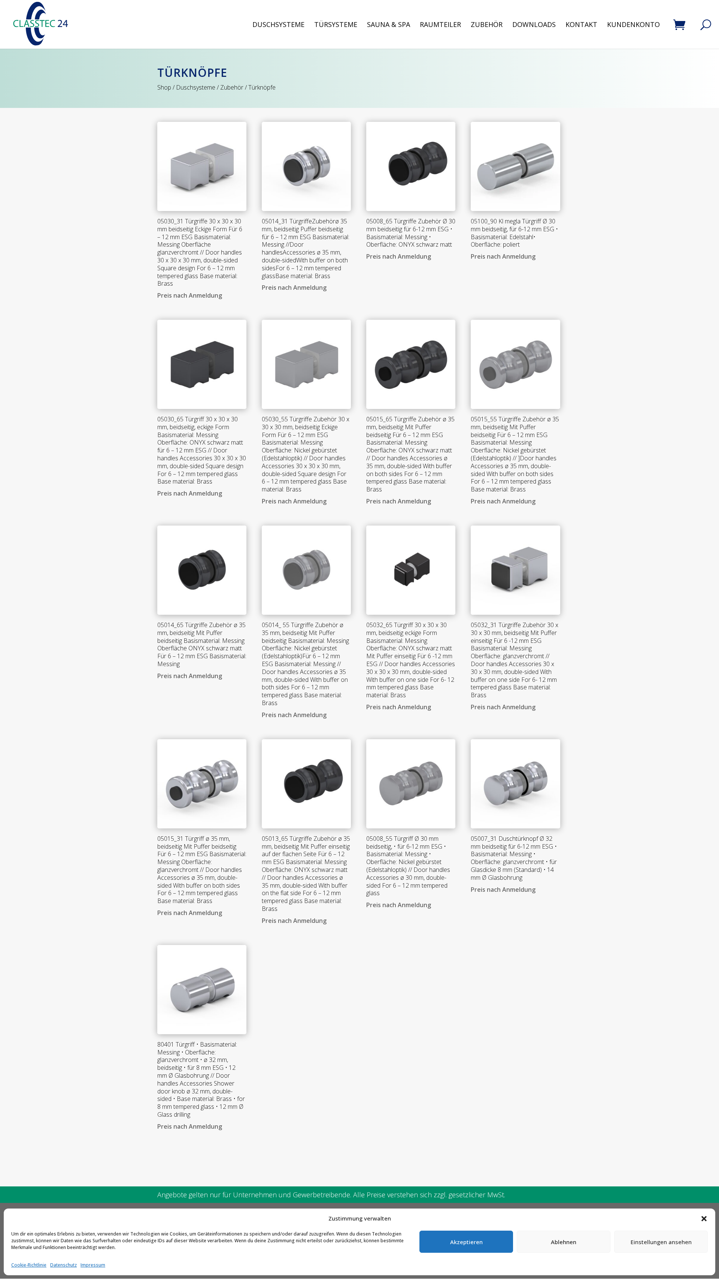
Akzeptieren (466, 1242)
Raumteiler (440, 25)
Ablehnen (563, 1242)
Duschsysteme (278, 25)
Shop (164, 87)
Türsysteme (335, 25)
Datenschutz (63, 1265)
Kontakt (581, 25)
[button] (704, 1218)
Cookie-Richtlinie (28, 1265)
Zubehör (487, 25)
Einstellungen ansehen (661, 1242)
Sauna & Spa (388, 25)
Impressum (93, 1265)
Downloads (534, 25)
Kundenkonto (633, 25)
